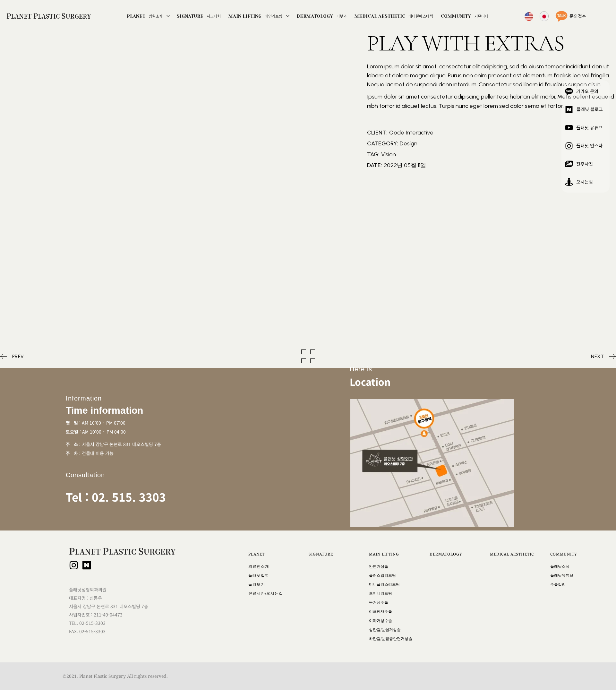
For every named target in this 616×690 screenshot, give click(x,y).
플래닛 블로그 (590, 109)
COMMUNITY (464, 16)
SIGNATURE (199, 16)
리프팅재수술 (380, 611)
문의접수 (577, 16)
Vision (388, 154)
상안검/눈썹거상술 (385, 629)
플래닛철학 (258, 575)
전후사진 (584, 163)
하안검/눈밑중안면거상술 (390, 638)
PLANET (145, 16)
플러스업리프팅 (382, 575)
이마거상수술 (380, 620)
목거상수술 (378, 602)
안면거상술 (378, 566)
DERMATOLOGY (321, 16)
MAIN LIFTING (255, 16)
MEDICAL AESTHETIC (394, 16)
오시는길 (584, 181)
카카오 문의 (587, 91)
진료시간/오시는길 (265, 593)
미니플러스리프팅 (384, 584)
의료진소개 (258, 566)
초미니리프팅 (380, 593)
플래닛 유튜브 (589, 127)
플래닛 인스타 (589, 145)
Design (408, 143)
